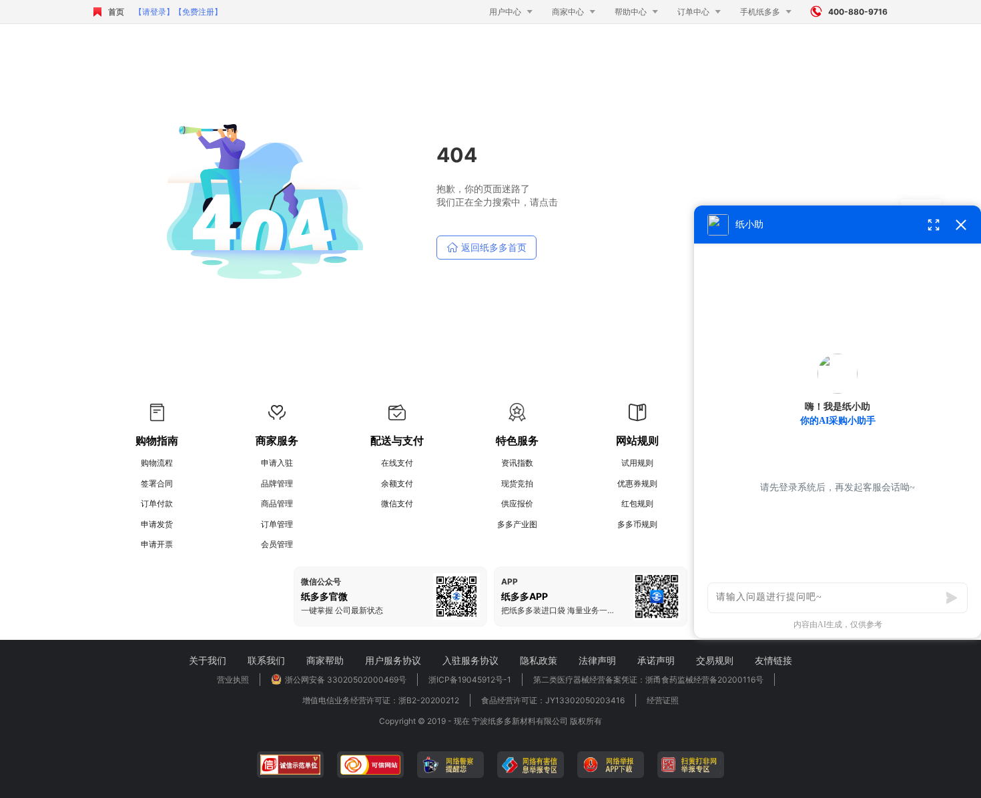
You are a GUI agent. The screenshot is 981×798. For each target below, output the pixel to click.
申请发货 (157, 524)
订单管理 (277, 524)
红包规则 (637, 503)
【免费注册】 (198, 12)
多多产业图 (517, 524)
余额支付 (397, 483)
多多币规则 (637, 524)
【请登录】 (154, 12)
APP (509, 582)
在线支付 (397, 463)
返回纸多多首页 (487, 247)
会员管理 (277, 544)
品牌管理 (277, 483)
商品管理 (277, 503)
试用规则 (637, 463)
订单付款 (157, 503)
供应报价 (517, 503)
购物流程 (157, 463)
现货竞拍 (517, 483)
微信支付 (397, 503)
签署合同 (157, 483)
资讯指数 (517, 463)
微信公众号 (321, 582)
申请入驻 (277, 463)
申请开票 (157, 544)
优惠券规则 (637, 483)
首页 (116, 12)
